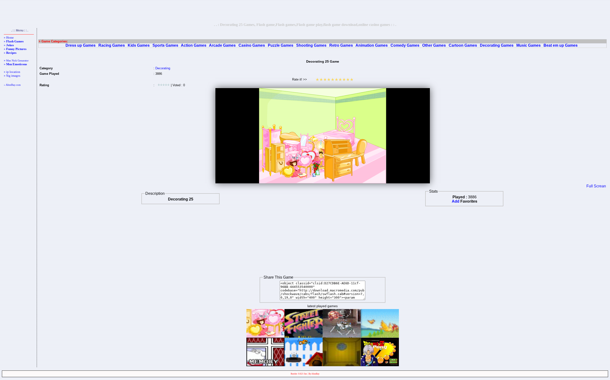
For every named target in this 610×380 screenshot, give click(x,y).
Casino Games (252, 45)
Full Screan (596, 186)
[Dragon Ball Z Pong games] (380, 365)
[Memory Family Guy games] (265, 365)
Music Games (528, 45)
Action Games (193, 45)
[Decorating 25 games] (265, 336)
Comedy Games (405, 45)
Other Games (434, 45)
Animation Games (372, 45)
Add (455, 201)
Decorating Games (496, 45)
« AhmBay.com (12, 84)
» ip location (12, 72)
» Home (9, 37)
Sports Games (165, 45)
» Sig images (12, 75)
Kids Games (139, 45)
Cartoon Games (463, 45)
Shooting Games (311, 45)
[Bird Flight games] (380, 336)
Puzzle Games (280, 45)
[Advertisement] (305, 11)
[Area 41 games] (342, 336)
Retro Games (341, 45)
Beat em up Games (561, 45)
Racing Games (111, 45)
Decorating (162, 68)
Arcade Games (222, 45)
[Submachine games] (342, 365)
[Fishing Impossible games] (304, 365)
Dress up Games (81, 45)
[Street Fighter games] (304, 336)
